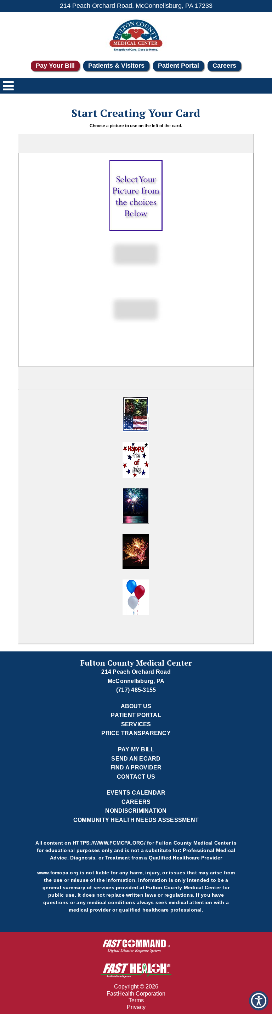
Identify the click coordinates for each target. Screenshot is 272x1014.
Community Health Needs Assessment (136, 820)
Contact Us (136, 777)
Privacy (136, 1007)
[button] (136, 416)
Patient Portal (178, 65)
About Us (136, 706)
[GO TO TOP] (259, 1008)
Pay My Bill (136, 749)
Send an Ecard (135, 759)
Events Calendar (136, 793)
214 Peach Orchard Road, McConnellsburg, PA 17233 (136, 5)
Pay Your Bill (55, 65)
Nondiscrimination (135, 811)
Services (136, 724)
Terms (136, 1000)
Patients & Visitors (116, 65)
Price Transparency (136, 733)
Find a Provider (136, 767)
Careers (224, 65)
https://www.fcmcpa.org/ (109, 843)
